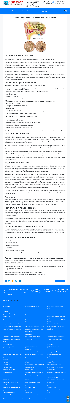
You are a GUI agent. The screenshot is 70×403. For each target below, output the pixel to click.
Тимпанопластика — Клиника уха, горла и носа (56, 372)
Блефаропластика (7, 304)
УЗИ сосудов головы (51, 387)
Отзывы (52, 10)
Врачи (23, 10)
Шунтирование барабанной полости (10, 382)
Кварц (48, 392)
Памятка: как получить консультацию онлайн (12, 394)
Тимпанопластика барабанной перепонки (11, 387)
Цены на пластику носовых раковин (32, 336)
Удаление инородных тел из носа (10, 389)
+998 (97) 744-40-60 (61, 3)
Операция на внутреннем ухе (9, 369)
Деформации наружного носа (53, 346)
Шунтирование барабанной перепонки (33, 382)
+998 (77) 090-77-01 (61, 1)
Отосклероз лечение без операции (54, 364)
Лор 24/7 (12, 10)
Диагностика (30, 10)
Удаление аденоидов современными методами (57, 323)
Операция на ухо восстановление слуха (55, 367)
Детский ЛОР (28, 379)
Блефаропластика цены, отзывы (54, 313)
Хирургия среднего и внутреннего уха (33, 370)
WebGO (65, 398)
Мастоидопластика (7, 384)
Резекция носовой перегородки (31, 384)
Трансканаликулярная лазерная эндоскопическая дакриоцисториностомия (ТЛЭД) (56, 316)
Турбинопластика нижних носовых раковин (56, 336)
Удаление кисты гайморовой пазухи (54, 339)
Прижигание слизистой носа (9, 392)
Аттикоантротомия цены (8, 351)
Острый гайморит (29, 309)
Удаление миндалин (29, 385)
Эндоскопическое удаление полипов (32, 342)
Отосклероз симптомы (8, 367)
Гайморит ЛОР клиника (30, 313)
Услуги (17, 10)
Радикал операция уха (7, 372)
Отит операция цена (51, 369)
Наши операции (44, 10)
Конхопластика (6, 306)
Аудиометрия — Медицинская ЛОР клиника (34, 354)
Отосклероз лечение (29, 367)
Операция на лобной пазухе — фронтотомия (12, 329)
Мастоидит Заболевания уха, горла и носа (56, 357)
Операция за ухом (7, 370)
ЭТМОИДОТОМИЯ (7, 332)
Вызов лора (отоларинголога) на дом (33, 375)
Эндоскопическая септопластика (32, 306)
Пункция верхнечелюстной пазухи (10, 390)
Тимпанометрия (6, 375)
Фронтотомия (50, 329)
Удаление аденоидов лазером (31, 323)
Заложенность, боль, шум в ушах (32, 357)
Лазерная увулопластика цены (9, 319)
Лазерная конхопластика (52, 304)
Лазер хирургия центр (29, 304)
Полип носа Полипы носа (8, 346)
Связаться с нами (60, 280)
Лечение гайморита (7, 313)
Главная (6, 10)
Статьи (37, 10)
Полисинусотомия (51, 384)
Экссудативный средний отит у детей (11, 347)
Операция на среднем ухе (52, 370)
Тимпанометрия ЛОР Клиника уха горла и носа (12, 354)
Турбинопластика (28, 339)
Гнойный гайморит (51, 309)
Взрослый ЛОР (6, 379)
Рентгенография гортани (52, 394)
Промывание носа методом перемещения (34, 390)
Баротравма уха (6, 364)
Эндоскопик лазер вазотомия (31, 346)
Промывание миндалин (52, 390)
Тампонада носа (28, 389)
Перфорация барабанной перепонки (54, 347)
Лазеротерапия (28, 392)
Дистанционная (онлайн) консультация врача (34, 394)
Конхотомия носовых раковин (9, 385)
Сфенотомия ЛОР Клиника (52, 332)
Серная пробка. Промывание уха (54, 389)
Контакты (58, 10)
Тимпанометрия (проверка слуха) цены (33, 351)
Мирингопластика (50, 382)
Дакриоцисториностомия (30, 314)
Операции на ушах (29, 369)
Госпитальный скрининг (30, 387)
